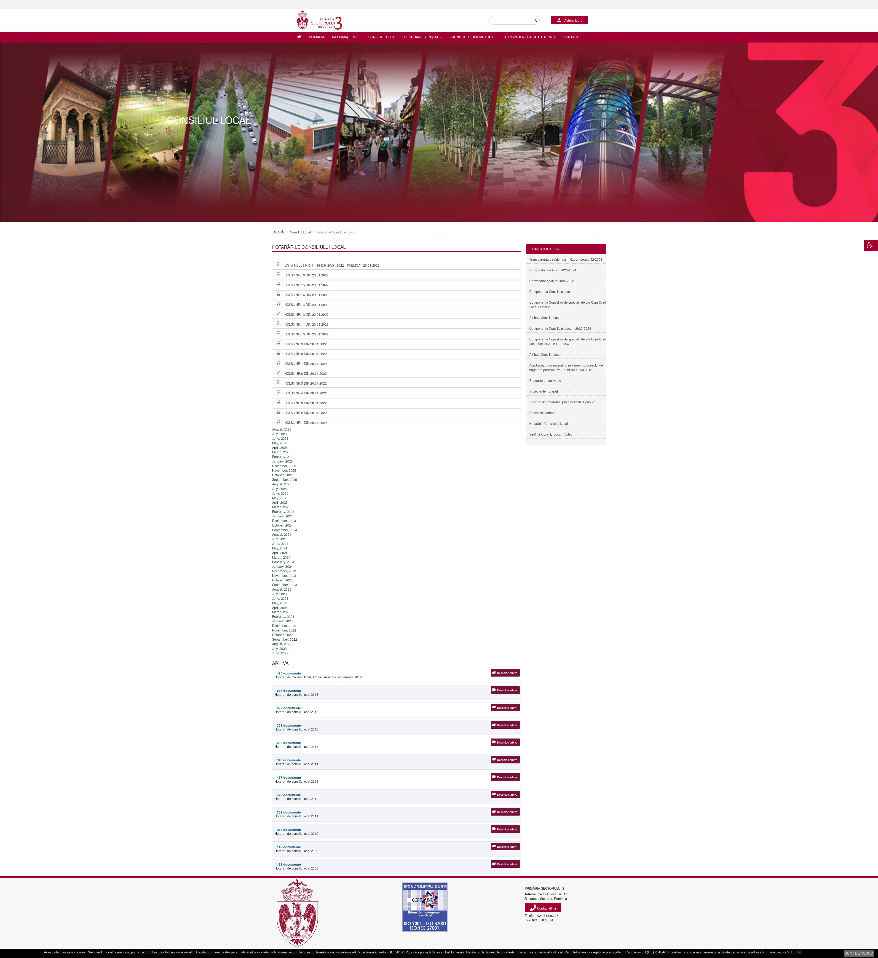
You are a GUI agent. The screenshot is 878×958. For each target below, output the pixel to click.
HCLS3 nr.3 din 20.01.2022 (305, 403)
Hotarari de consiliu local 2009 (296, 849)
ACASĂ (278, 232)
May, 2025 (279, 497)
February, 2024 (283, 561)
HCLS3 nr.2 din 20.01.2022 (305, 412)
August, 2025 (281, 484)
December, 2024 (284, 520)
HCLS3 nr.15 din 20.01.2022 (306, 285)
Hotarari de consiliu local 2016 (296, 727)
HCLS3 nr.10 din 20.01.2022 (306, 334)
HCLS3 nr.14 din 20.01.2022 (306, 294)
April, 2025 (280, 502)
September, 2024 (284, 529)
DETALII (797, 952)
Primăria (316, 37)
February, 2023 (283, 616)
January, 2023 (282, 621)
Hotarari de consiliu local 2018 (296, 692)
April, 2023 (280, 607)
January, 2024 (282, 566)
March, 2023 (281, 612)
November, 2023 (284, 575)
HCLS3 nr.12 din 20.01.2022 (306, 314)
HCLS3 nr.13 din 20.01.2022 (306, 304)
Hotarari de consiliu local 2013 (296, 779)
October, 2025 (282, 475)
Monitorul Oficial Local (473, 37)
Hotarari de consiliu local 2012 (296, 796)
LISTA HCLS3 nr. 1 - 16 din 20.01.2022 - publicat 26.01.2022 (332, 265)
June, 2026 (280, 438)
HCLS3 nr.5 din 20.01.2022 (305, 383)
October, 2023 (282, 580)
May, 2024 (279, 548)
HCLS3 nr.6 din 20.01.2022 (305, 373)
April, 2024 (280, 552)
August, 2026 (281, 429)
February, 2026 (283, 456)
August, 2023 (281, 589)
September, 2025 (284, 479)
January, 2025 (282, 516)
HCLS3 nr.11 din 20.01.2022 (306, 324)
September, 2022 (284, 639)
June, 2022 (280, 653)
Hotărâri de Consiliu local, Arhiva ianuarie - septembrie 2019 (318, 675)
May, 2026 (279, 443)
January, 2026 (282, 461)
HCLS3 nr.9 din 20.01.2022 (305, 344)
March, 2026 (281, 452)
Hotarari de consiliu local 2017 (296, 710)
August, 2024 (281, 534)
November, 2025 (284, 470)
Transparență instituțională (529, 37)
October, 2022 (282, 634)
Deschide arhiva (507, 673)
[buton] (535, 20)
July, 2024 (279, 539)
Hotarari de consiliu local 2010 (296, 831)
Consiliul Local (382, 37)
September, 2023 (284, 584)
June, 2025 (280, 493)
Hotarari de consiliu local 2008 (296, 866)
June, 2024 (280, 543)
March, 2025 (281, 507)
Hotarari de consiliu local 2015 (296, 744)
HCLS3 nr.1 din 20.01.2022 (305, 422)
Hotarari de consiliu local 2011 (296, 814)
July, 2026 (279, 433)
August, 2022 (281, 644)
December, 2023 (284, 571)
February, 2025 (283, 511)
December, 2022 (284, 625)
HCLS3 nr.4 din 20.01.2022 (305, 393)
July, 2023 (279, 593)
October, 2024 (282, 525)
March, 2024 (281, 557)
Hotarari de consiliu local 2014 (296, 762)
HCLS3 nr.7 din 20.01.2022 (305, 363)
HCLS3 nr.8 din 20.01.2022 (305, 353)
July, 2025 (279, 488)
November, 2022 (284, 630)
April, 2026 (280, 447)
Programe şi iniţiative (424, 37)
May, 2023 (279, 603)
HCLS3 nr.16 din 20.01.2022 (306, 275)
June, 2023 (280, 598)
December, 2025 (284, 465)
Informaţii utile (346, 37)
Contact (571, 37)
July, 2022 (279, 648)
